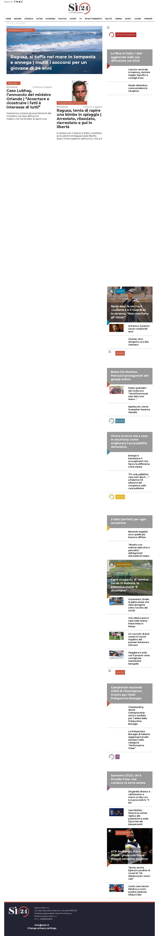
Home (8, 19)
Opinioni (148, 19)
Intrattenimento (93, 19)
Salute (108, 19)
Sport (128, 19)
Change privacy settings (41, 928)
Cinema (118, 19)
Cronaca (28, 19)
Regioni (17, 19)
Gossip (73, 19)
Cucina (137, 19)
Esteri (39, 19)
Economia (50, 19)
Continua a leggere (42, 87)
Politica (62, 19)
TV (80, 19)
